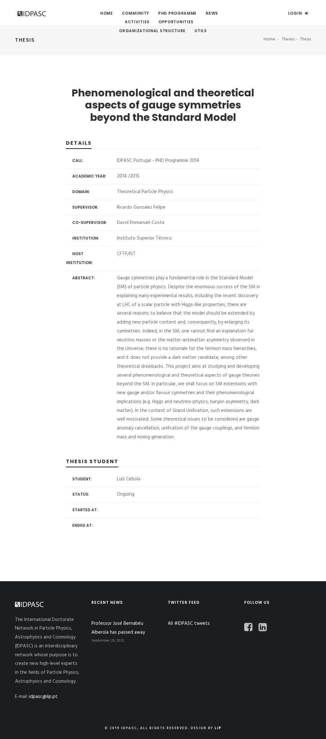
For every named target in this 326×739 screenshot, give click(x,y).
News (212, 13)
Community (135, 13)
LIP (218, 728)
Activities (137, 21)
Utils (201, 30)
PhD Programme (177, 13)
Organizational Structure (152, 30)
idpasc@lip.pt (43, 697)
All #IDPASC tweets (189, 623)
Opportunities (176, 21)
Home (106, 13)
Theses (288, 39)
